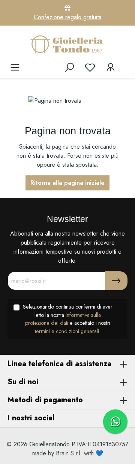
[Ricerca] (69, 67)
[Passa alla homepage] (68, 44)
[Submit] (116, 280)
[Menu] (15, 67)
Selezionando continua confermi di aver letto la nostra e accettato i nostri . (67, 319)
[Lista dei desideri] (90, 67)
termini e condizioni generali (67, 331)
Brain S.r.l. (69, 453)
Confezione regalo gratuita (68, 17)
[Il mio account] (110, 67)
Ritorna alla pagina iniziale (67, 182)
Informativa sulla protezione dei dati (63, 319)
